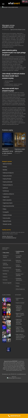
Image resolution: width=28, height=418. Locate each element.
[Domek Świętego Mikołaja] (4, 309)
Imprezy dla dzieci (7, 175)
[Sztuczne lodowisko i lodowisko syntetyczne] (8, 304)
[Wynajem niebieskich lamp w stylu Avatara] (7, 133)
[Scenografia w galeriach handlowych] (8, 309)
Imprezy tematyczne (8, 185)
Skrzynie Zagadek (7, 283)
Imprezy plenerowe (7, 182)
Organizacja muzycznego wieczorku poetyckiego (19, 322)
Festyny (18, 283)
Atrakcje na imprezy (5, 256)
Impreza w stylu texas (20, 299)
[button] (3, 144)
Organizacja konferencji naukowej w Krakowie (19, 308)
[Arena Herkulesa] (8, 327)
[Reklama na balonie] (4, 300)
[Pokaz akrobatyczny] (8, 349)
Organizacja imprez (7, 203)
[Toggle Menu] (3, 4)
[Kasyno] (8, 300)
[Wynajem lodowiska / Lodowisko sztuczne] (4, 336)
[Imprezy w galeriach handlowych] (4, 318)
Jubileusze (5, 188)
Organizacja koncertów (8, 206)
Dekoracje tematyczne (8, 172)
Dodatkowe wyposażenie (19, 279)
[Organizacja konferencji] (8, 331)
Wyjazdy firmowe (7, 221)
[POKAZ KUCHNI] (8, 340)
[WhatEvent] (8, 318)
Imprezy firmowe (7, 178)
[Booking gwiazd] (4, 304)
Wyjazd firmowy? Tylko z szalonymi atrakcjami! (20, 315)
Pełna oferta (6, 252)
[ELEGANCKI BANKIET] (4, 340)
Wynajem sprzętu (21, 29)
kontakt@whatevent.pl (10, 238)
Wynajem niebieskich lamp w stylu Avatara (7, 151)
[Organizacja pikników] (4, 349)
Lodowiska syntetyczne (8, 194)
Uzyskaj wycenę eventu (20, 252)
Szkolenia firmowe (7, 215)
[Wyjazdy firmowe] (4, 322)
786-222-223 (10, 236)
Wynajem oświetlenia (18, 270)
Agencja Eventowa (14, 29)
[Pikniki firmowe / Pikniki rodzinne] (4, 331)
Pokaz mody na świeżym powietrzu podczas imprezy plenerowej (20, 337)
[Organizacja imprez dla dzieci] (4, 345)
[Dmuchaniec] (8, 313)
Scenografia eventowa (19, 256)
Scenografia (6, 212)
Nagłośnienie (6, 197)
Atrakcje (5, 166)
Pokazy (4, 209)
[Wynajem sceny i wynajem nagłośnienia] (4, 313)
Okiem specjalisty (7, 200)
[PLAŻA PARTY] (8, 322)
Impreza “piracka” (20, 302)
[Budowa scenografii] (8, 345)
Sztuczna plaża (6, 218)
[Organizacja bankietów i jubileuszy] (4, 327)
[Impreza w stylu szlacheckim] (20, 133)
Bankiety (5, 169)
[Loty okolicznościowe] (8, 336)
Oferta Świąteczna (20, 289)
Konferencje (6, 191)
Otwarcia (5, 276)
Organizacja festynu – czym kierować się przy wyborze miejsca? (20, 329)
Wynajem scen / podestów (20, 274)
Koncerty (5, 279)
